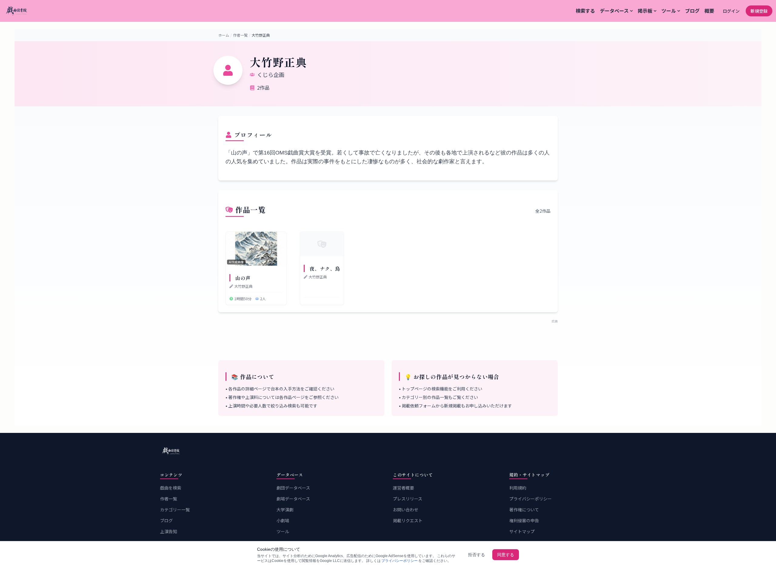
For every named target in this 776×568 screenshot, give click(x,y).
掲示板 (645, 10)
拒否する (476, 554)
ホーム (223, 35)
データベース (614, 10)
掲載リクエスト (408, 520)
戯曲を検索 (170, 488)
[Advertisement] (388, 336)
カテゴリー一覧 (175, 510)
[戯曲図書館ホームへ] (388, 451)
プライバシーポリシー (530, 499)
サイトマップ (522, 531)
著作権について (524, 510)
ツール (668, 10)
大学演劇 (284, 510)
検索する (585, 10)
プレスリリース (407, 499)
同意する (505, 554)
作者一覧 (240, 35)
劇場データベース (293, 499)
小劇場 (282, 520)
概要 (709, 10)
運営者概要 (403, 488)
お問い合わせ (405, 510)
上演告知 (168, 531)
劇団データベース (293, 488)
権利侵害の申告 (524, 520)
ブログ (692, 10)
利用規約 (517, 488)
